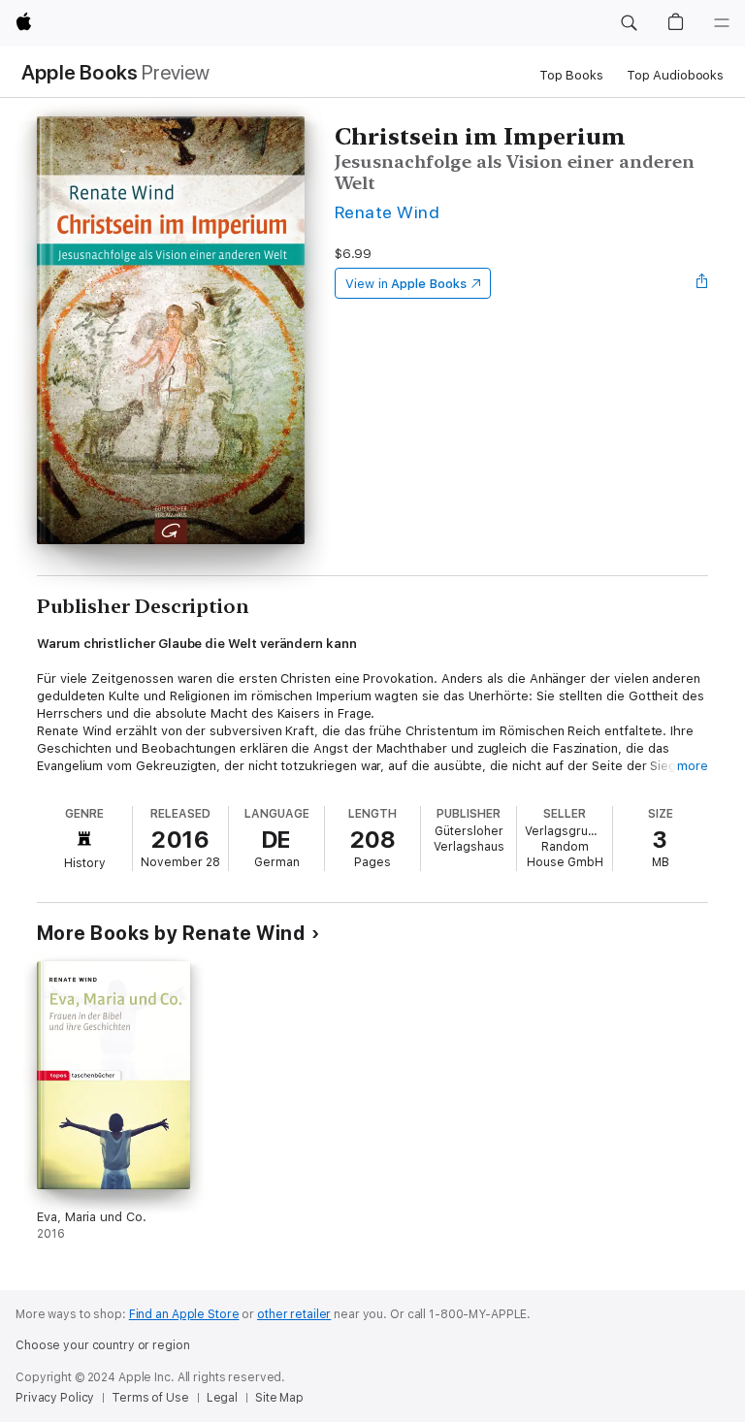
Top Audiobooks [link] (675, 75)
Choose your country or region (103, 1345)
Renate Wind (387, 212)
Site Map (279, 1398)
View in (406, 283)
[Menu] (721, 23)
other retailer (294, 1314)
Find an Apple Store (184, 1314)
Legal (222, 1398)
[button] (628, 23)
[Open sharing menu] (702, 283)
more (692, 766)
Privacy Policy (55, 1398)
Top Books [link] (571, 75)
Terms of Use (150, 1398)
